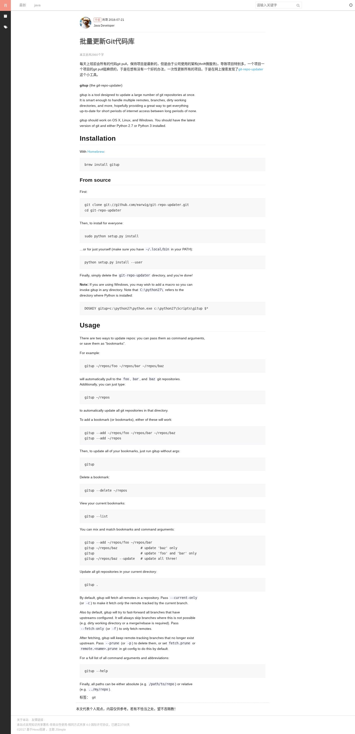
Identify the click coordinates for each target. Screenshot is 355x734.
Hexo (35, 729)
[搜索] (298, 5)
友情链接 (37, 720)
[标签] (5, 27)
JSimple (60, 729)
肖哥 (105, 20)
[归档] (5, 16)
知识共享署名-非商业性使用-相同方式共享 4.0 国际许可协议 (69, 725)
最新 (22, 5)
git (94, 697)
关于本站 (22, 720)
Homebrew (95, 151)
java (37, 5)
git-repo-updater (250, 69)
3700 (123, 725)
